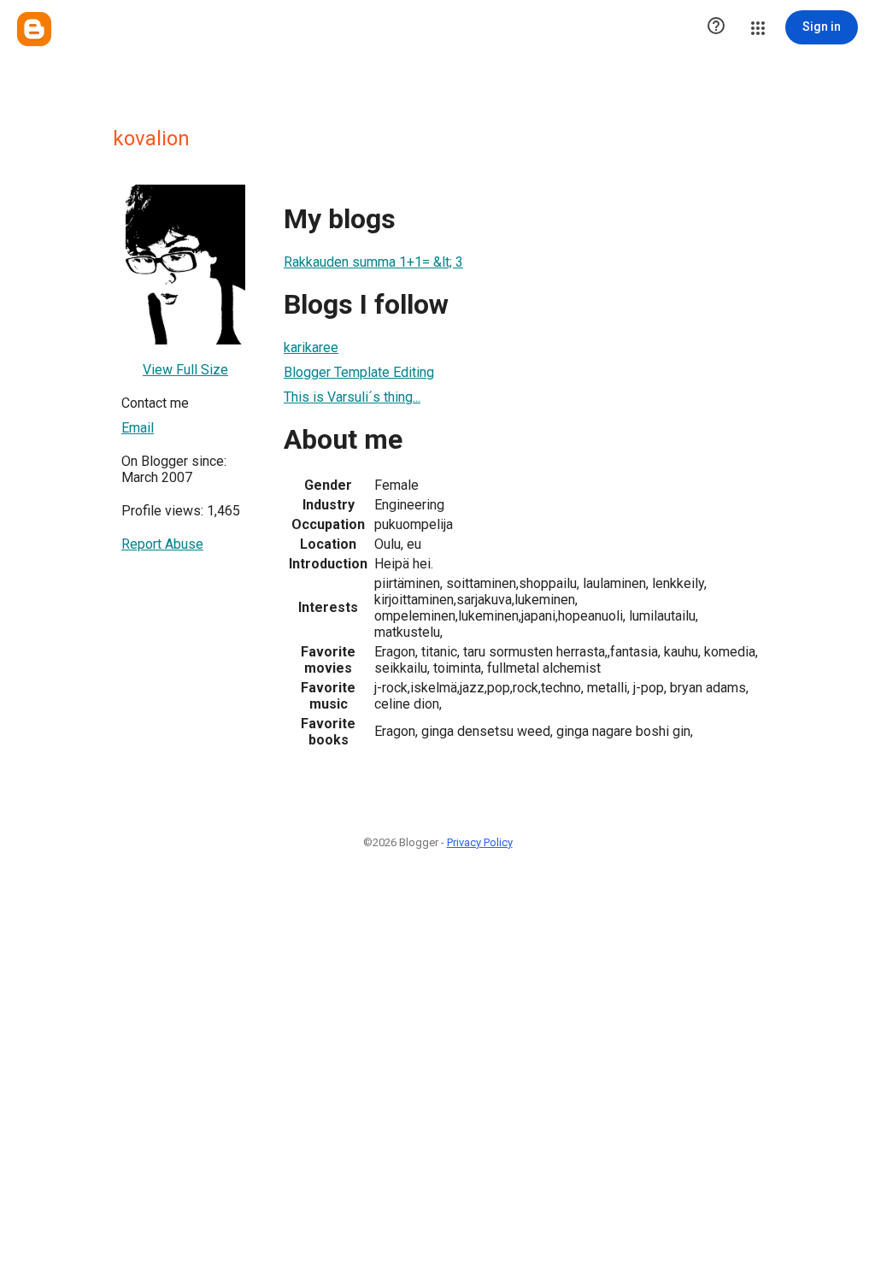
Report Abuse (162, 544)
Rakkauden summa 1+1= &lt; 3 (373, 262)
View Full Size (185, 370)
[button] (716, 27)
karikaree (311, 347)
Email (137, 428)
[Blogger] (34, 29)
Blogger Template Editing (359, 372)
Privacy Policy (480, 842)
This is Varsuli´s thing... (352, 397)
